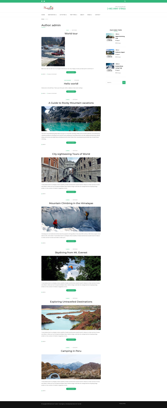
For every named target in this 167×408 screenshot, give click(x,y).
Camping (67, 99)
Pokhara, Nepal (120, 52)
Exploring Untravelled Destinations (71, 301)
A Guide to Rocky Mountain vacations (71, 102)
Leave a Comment (52, 74)
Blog (68, 30)
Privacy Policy (122, 403)
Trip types (73, 14)
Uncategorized (67, 80)
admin (44, 74)
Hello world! (71, 83)
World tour (71, 33)
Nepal (118, 40)
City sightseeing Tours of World (71, 154)
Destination (51, 14)
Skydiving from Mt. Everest (71, 252)
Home (43, 14)
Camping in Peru (71, 351)
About (82, 14)
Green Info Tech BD (76, 404)
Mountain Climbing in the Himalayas (71, 203)
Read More (71, 72)
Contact (97, 14)
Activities (63, 14)
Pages (89, 14)
